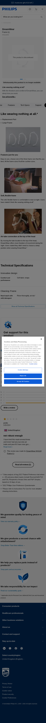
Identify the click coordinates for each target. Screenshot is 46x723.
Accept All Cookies (23, 381)
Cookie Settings (23, 370)
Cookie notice (33, 364)
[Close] (41, 339)
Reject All (23, 375)
